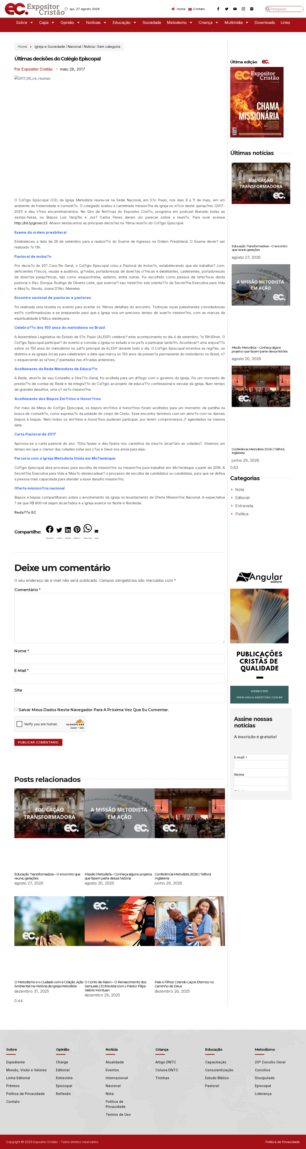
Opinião (67, 22)
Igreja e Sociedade (50, 46)
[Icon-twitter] (226, 8)
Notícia (89, 46)
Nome (21, 651)
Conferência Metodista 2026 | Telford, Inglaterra (183, 876)
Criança (206, 22)
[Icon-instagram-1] (243, 8)
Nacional (74, 46)
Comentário (27, 590)
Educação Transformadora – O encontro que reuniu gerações (47, 876)
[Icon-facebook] (218, 8)
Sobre (21, 22)
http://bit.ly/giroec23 (30, 223)
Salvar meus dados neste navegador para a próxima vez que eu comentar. (94, 710)
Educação (122, 22)
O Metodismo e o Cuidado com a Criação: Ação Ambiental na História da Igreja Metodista (48, 984)
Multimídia (233, 22)
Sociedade (151, 22)
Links (285, 22)
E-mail (21, 670)
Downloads (265, 22)
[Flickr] (251, 8)
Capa (44, 22)
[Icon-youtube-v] (235, 8)
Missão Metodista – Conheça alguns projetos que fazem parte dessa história (118, 876)
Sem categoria (108, 46)
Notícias (93, 22)
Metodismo (177, 22)
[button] (50, 533)
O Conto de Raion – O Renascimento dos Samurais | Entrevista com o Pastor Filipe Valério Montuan (115, 986)
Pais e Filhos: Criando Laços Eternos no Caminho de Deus (184, 984)
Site (18, 690)
